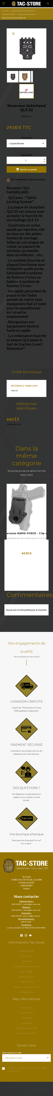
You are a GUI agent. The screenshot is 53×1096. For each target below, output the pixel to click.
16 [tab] (39, 575)
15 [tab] (35, 575)
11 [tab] (17, 575)
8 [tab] (39, 571)
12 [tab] (22, 575)
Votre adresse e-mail (11, 1052)
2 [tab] (13, 571)
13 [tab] (26, 575)
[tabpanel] (26, 521)
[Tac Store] (27, 3)
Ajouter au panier (26, 169)
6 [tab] (30, 571)
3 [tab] (17, 571)
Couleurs (26, 137)
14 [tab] (30, 575)
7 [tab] (35, 571)
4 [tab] (22, 571)
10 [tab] (13, 575)
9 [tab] (44, 571)
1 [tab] (8, 571)
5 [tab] (26, 571)
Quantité (26, 154)
